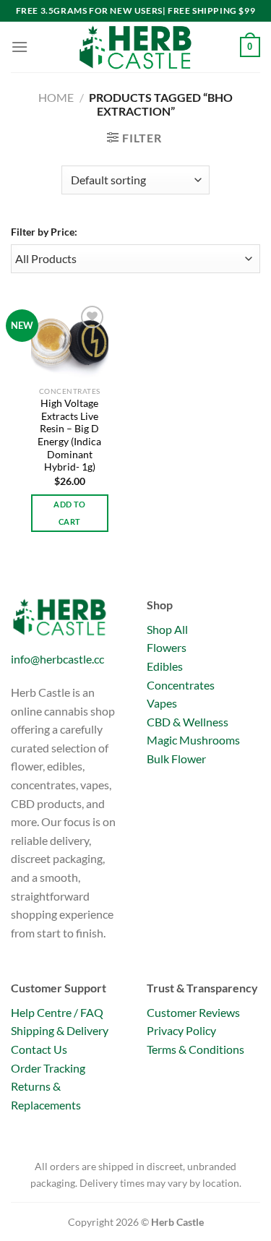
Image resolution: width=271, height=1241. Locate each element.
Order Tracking (48, 1068)
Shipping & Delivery (59, 1030)
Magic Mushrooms (193, 740)
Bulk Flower (176, 758)
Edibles (165, 666)
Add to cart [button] (69, 512)
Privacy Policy (181, 1030)
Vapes (162, 703)
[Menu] (19, 46)
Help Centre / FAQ (57, 1012)
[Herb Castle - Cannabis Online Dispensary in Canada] (136, 47)
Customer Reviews (193, 1012)
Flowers (166, 647)
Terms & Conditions (195, 1049)
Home (56, 97)
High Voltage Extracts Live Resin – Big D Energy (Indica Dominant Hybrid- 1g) (69, 435)
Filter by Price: (44, 232)
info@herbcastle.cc (57, 659)
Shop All (167, 629)
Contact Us (39, 1049)
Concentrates (181, 685)
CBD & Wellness (187, 722)
